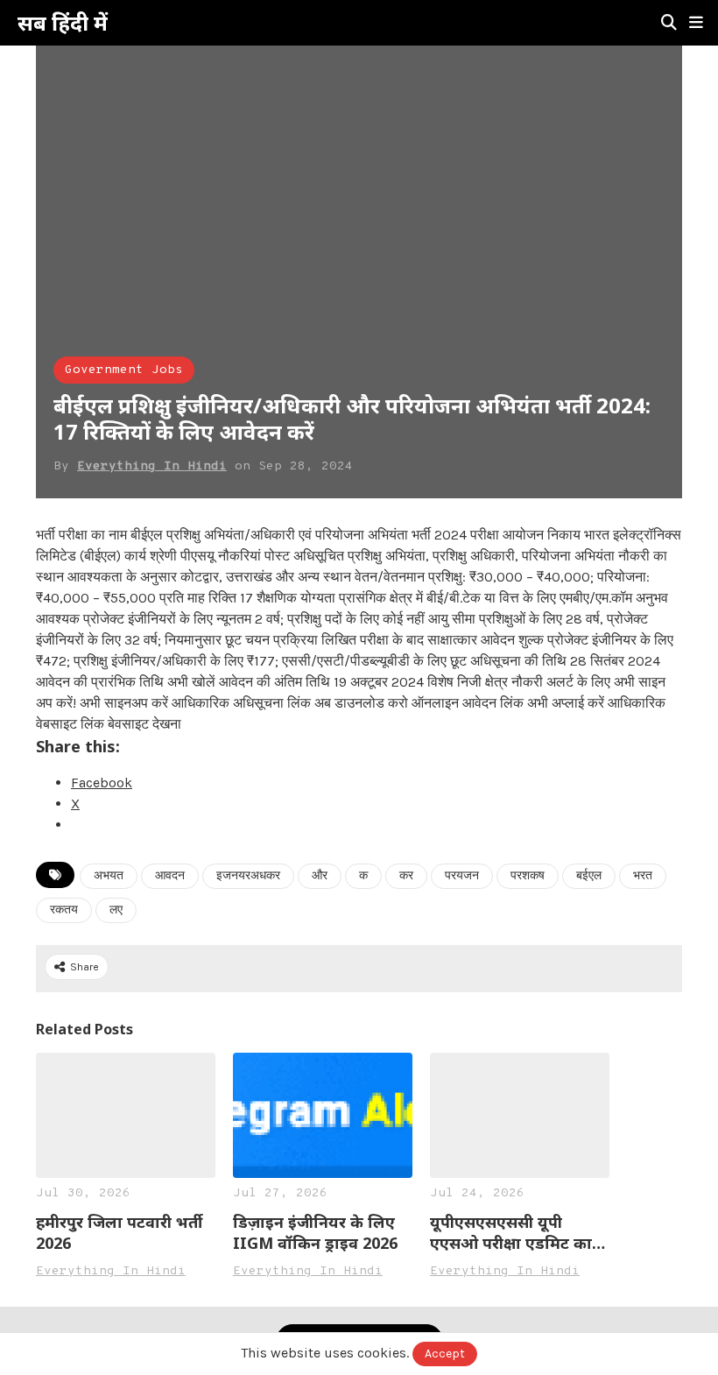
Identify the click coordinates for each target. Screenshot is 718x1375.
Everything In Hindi (152, 466)
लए (116, 910)
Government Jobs (124, 370)
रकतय (64, 910)
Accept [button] (445, 1353)
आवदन (170, 876)
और (319, 876)
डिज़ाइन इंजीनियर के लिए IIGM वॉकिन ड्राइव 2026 (315, 1232)
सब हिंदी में (63, 22)
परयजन (462, 876)
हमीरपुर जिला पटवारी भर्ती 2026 (119, 1232)
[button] (696, 22)
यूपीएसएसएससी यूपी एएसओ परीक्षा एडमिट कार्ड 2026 (516, 1232)
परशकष (527, 876)
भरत (642, 876)
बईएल (589, 876)
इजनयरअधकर (248, 876)
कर (406, 876)
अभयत (108, 876)
